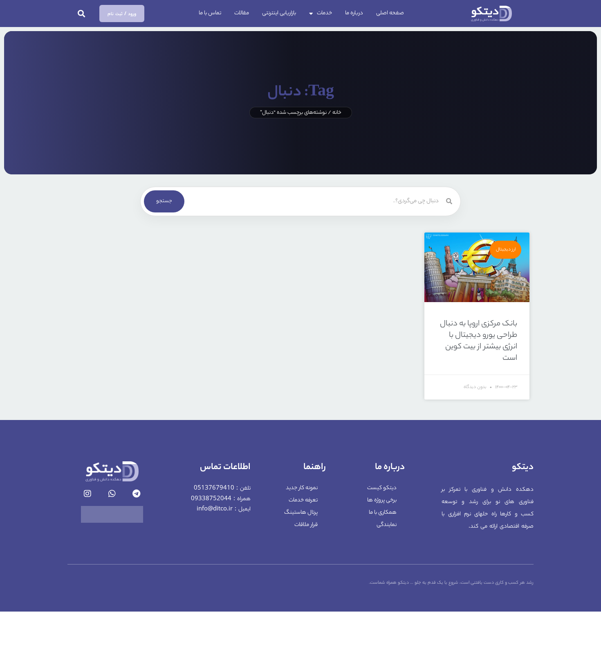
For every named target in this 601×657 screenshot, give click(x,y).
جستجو (164, 201)
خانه (336, 112)
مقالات (241, 13)
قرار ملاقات (306, 525)
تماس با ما (210, 13)
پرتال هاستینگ (301, 512)
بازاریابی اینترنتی (279, 13)
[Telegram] (136, 494)
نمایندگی (387, 525)
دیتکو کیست (382, 488)
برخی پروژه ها (382, 500)
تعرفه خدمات (303, 500)
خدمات (324, 13)
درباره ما (354, 13)
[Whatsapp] (112, 494)
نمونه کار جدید (302, 488)
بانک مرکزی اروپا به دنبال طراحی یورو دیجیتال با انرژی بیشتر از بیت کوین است (478, 341)
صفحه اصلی (390, 13)
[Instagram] (87, 494)
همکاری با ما (383, 512)
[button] (81, 13)
